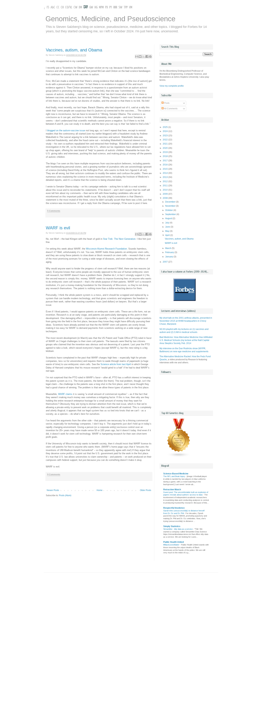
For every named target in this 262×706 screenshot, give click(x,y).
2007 (165, 262)
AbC (53, 7)
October (169, 210)
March (168, 248)
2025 (165, 127)
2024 (165, 131)
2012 (165, 181)
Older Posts (145, 490)
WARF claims (65, 394)
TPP (126, 7)
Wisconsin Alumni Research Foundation (106, 248)
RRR (115, 7)
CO (66, 7)
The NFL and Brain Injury (174, 476)
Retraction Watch (172, 489)
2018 (165, 156)
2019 (165, 152)
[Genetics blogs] (179, 456)
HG (95, 7)
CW (75, 7)
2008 (165, 198)
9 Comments (53, 474)
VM (130, 7)
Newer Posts (53, 490)
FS (48, 7)
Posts (166, 103)
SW (120, 7)
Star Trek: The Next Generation (119, 239)
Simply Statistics (171, 526)
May (167, 231)
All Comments (171, 108)
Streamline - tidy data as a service (178, 529)
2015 (165, 169)
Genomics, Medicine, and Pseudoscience (110, 19)
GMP (85, 7)
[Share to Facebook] (147, 56)
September (170, 214)
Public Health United (173, 542)
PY (110, 7)
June (168, 227)
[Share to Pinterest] (150, 56)
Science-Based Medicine (175, 473)
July (167, 222)
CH (62, 7)
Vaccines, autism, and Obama (74, 50)
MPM (101, 7)
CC (57, 7)
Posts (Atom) (65, 495)
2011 (165, 185)
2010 (165, 190)
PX (106, 7)
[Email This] (136, 56)
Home (99, 490)
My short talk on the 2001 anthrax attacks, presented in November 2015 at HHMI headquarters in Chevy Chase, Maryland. (186, 321)
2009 (165, 194)
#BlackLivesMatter (171, 545)
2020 (165, 148)
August (169, 218)
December (170, 202)
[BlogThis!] (140, 56)
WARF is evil (58, 227)
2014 (165, 173)
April (167, 235)
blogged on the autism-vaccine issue (66, 130)
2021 (165, 144)
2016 (165, 164)
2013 (165, 177)
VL (71, 7)
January (169, 256)
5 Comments (53, 211)
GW (91, 7)
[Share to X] (143, 56)
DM (80, 7)
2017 (165, 160)
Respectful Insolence (174, 508)
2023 (165, 135)
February (169, 252)
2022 (165, 139)
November (170, 206)
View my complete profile (172, 86)
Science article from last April (116, 364)
